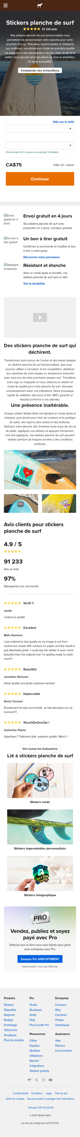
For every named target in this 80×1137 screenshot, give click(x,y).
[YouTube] (50, 1080)
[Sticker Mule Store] (29, 1080)
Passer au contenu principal (3, 3)
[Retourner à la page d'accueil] (40, 5)
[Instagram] (43, 1080)
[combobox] (40, 129)
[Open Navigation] (5, 5)
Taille (9, 122)
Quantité (11, 138)
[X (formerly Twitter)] (36, 1080)
